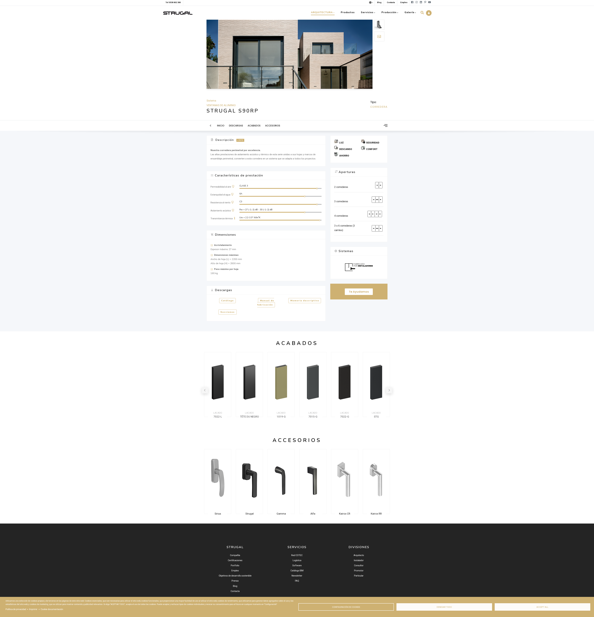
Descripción (224, 140)
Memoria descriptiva (304, 300)
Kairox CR (313, 513)
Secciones (227, 312)
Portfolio (235, 565)
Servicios (367, 12)
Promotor (359, 570)
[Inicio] (177, 12)
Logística (297, 560)
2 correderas (341, 187)
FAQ (297, 581)
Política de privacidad (16, 609)
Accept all (542, 607)
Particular (359, 575)
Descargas (236, 125)
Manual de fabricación (265, 302)
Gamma (249, 513)
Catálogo (227, 300)
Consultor (359, 565)
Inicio (220, 125)
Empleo (235, 570)
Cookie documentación (52, 609)
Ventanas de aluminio (221, 105)
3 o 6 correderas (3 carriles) (344, 228)
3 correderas (341, 201)
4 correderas (341, 215)
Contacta (235, 591)
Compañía (235, 555)
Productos (348, 12)
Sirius (376, 513)
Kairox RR (344, 513)
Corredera (378, 106)
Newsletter (297, 575)
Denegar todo (444, 607)
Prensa (235, 581)
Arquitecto (359, 555)
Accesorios (272, 125)
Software (297, 565)
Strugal (218, 513)
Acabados (254, 125)
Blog (235, 586)
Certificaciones (235, 560)
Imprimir (33, 609)
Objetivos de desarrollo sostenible (235, 575)
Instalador (359, 560)
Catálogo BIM (297, 570)
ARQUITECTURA (322, 12)
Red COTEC (297, 555)
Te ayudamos (359, 292)
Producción (388, 12)
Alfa (281, 513)
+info (240, 140)
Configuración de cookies (346, 607)
